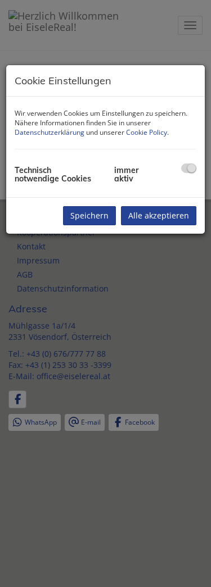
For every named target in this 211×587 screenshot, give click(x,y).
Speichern (89, 215)
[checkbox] (188, 168)
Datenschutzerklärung (49, 132)
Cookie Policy (146, 132)
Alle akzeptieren (158, 215)
